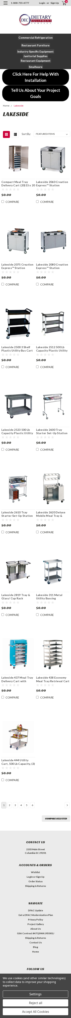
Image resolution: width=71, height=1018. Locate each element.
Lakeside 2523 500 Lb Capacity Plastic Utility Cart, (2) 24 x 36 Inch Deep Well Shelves (17, 431)
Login (42, 2)
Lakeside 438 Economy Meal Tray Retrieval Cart (53, 679)
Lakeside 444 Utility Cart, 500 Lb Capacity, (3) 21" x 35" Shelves (18, 762)
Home (6, 106)
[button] (35, 37)
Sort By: (26, 134)
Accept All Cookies (35, 1011)
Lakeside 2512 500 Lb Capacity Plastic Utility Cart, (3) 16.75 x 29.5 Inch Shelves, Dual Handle (52, 349)
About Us (35, 928)
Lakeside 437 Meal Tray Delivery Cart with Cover (17, 679)
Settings (35, 994)
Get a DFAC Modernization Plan (35, 914)
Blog (35, 947)
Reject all (35, 1003)
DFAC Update (35, 910)
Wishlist (35, 872)
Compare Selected (56, 818)
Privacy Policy (35, 919)
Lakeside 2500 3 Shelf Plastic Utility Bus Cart (17, 348)
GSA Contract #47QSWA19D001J (35, 933)
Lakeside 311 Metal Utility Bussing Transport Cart (49, 596)
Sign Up (54, 2)
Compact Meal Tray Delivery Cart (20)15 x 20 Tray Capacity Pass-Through (18, 183)
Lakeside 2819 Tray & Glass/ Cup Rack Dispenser (15, 596)
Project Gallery (35, 924)
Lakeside (18, 106)
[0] (61, 3)
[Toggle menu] (5, 5)
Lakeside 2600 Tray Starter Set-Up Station (52, 431)
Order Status (35, 881)
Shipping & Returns (35, 885)
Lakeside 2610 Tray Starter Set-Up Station (17, 514)
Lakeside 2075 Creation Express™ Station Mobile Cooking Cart (17, 266)
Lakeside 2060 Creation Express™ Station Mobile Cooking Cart (52, 183)
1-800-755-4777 (20, 2)
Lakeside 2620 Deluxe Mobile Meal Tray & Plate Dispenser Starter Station (52, 514)
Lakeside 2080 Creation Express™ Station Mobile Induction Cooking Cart (52, 266)
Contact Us (35, 942)
